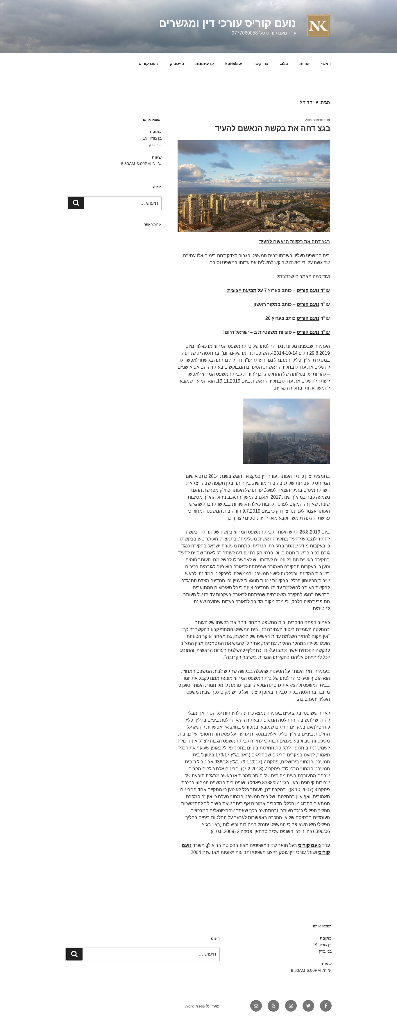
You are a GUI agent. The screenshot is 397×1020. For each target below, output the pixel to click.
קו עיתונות (204, 63)
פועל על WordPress (202, 1006)
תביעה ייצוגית (241, 290)
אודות (304, 63)
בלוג (284, 63)
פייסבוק (177, 63)
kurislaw (233, 63)
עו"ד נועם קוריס (313, 290)
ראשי (326, 63)
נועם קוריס (148, 63)
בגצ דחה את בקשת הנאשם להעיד (272, 128)
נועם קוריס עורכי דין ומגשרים (227, 23)
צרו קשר (261, 63)
